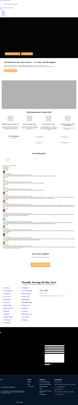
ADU (40, 388)
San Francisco (8, 291)
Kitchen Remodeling (44, 381)
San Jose (6, 288)
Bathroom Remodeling (45, 384)
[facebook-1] (55, 402)
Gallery (29, 381)
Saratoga (25, 320)
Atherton (25, 308)
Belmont (6, 311)
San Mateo (7, 320)
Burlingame (26, 299)
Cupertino (7, 294)
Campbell (25, 288)
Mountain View (27, 314)
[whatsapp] (58, 402)
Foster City (25, 296)
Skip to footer (8, 0)
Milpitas (6, 314)
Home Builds (42, 394)
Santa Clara (25, 305)
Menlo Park (7, 305)
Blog (29, 384)
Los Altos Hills (27, 291)
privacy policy (62, 364)
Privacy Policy (19, 402)
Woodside (7, 323)
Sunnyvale (7, 299)
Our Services (31, 386)
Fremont (25, 311)
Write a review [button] (5, 168)
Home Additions (43, 386)
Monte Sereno (26, 294)
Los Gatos (7, 296)
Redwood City (8, 308)
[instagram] (61, 402)
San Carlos (25, 317)
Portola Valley (8, 317)
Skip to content (2, 0)
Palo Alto (7, 302)
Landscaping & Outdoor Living (45, 391)
